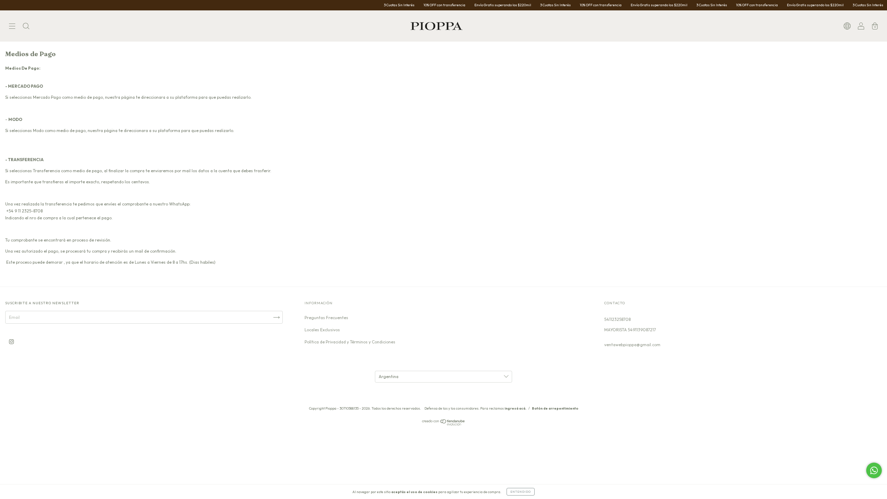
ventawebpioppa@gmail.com (632, 344)
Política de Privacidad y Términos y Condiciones (350, 341)
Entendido (520, 491)
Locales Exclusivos (322, 329)
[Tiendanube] (443, 424)
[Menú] (12, 26)
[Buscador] (26, 26)
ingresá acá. (515, 408)
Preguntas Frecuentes (326, 317)
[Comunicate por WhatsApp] (874, 470)
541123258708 (617, 319)
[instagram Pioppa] (11, 341)
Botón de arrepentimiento (555, 408)
